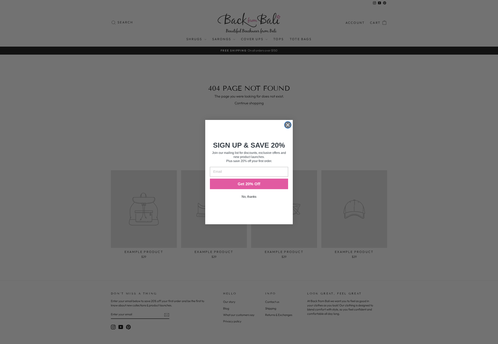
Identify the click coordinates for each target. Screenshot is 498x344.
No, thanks (249, 196)
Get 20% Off (249, 184)
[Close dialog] (287, 124)
